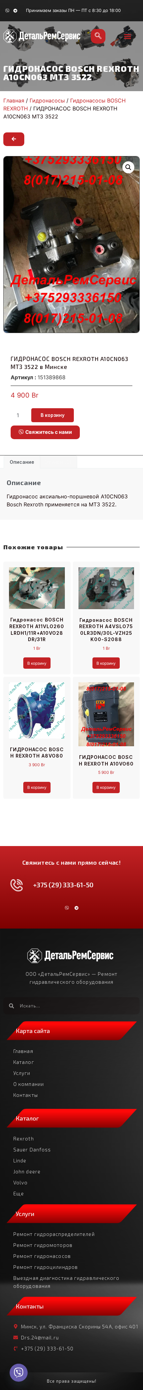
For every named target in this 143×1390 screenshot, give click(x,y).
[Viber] (7, 11)
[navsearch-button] (98, 36)
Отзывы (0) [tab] (57, 462)
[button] (128, 36)
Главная (13, 100)
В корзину (53, 415)
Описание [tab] (22, 462)
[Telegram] (15, 11)
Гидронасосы (47, 100)
